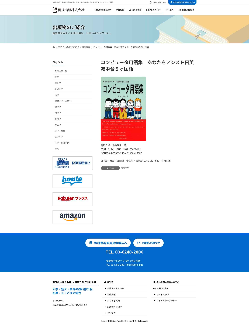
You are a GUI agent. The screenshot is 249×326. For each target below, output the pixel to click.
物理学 (58, 112)
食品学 (58, 124)
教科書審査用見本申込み (184, 2)
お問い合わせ (163, 288)
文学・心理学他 (62, 142)
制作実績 (111, 294)
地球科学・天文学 (63, 100)
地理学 (58, 106)
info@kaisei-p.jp (134, 264)
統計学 (58, 82)
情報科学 (125, 167)
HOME (110, 282)
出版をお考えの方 (115, 288)
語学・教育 (60, 130)
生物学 (58, 118)
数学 (57, 76)
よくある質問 (113, 300)
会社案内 (111, 312)
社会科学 (59, 136)
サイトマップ (163, 294)
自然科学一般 (61, 70)
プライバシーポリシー (167, 300)
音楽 (57, 148)
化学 (57, 94)
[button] (108, 243)
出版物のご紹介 (114, 306)
